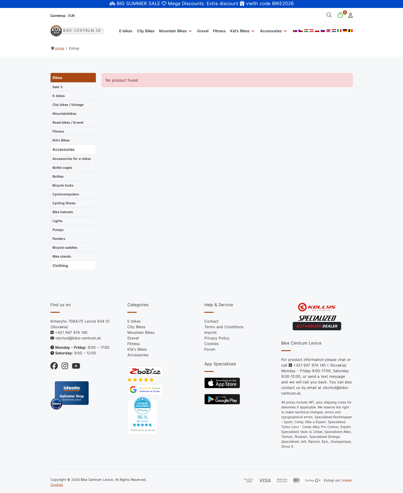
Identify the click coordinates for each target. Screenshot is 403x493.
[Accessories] (285, 30)
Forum (209, 349)
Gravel (202, 31)
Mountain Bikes (173, 31)
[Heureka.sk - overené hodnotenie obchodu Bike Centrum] (142, 415)
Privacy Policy (216, 338)
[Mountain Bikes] (190, 30)
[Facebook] (54, 365)
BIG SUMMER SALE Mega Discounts (160, 3)
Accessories (271, 31)
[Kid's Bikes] (252, 30)
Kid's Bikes (240, 31)
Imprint (210, 332)
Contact (211, 321)
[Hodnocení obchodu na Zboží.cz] (145, 371)
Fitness (219, 31)
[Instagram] (63, 365)
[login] (349, 15)
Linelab (346, 480)
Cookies (211, 343)
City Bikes (146, 31)
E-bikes (125, 31)
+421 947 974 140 (71, 332)
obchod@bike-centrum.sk (78, 338)
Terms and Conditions (223, 326)
